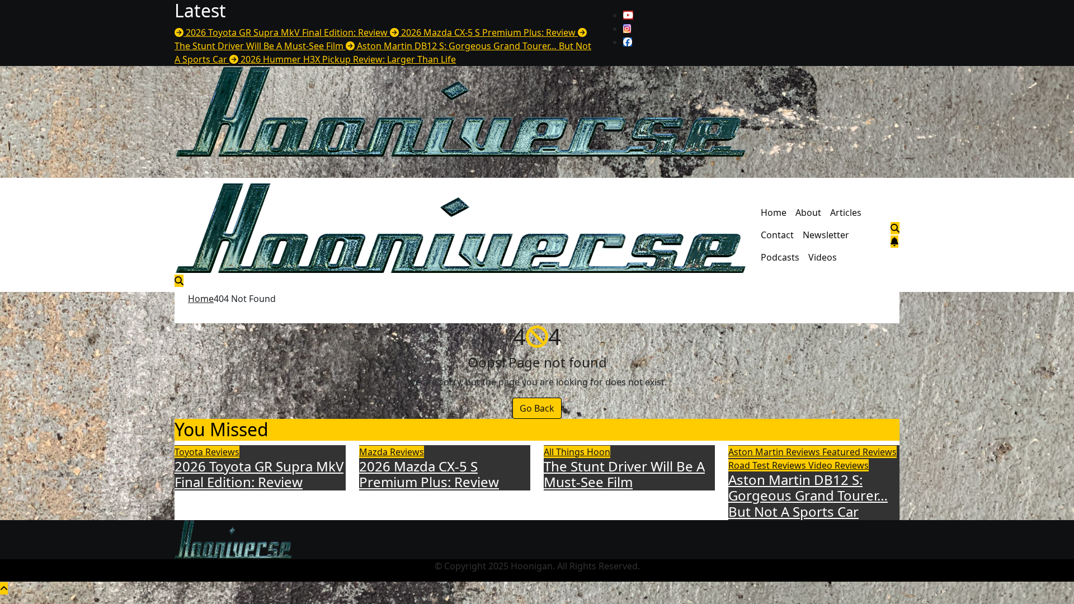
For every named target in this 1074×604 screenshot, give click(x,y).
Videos (822, 257)
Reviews (880, 452)
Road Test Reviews (768, 465)
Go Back (537, 408)
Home (773, 212)
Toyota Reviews (207, 452)
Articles (845, 212)
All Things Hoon (577, 452)
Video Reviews (838, 465)
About (808, 212)
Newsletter (826, 235)
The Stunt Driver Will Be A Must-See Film (624, 474)
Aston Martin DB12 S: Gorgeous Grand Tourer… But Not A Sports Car (808, 495)
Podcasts (780, 257)
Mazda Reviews (391, 452)
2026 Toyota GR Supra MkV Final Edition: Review (259, 474)
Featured (842, 452)
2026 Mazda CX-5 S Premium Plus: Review (429, 474)
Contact (777, 235)
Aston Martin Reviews (775, 452)
